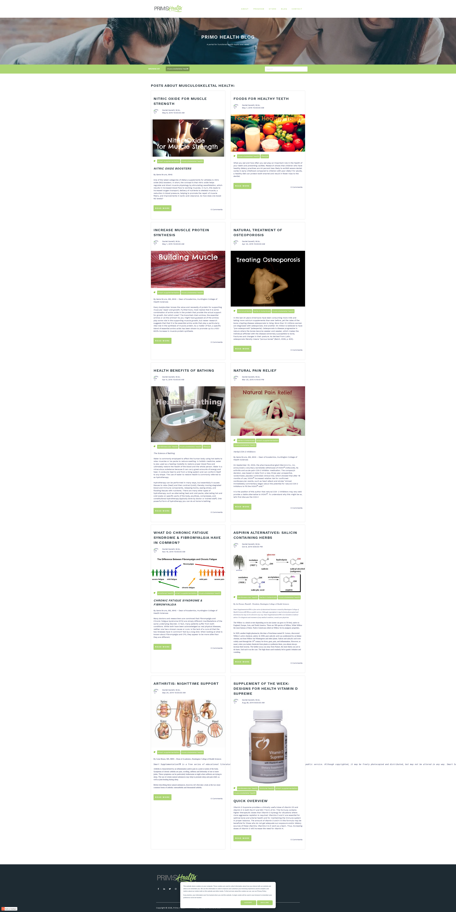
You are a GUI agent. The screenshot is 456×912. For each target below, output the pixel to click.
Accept (248, 902)
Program (258, 9)
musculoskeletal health (192, 161)
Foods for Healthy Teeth (261, 99)
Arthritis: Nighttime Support (186, 683)
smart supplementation (169, 161)
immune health (267, 788)
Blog (284, 9)
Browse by (154, 69)
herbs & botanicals (261, 311)
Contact (297, 9)
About (245, 9)
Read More (162, 208)
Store (272, 9)
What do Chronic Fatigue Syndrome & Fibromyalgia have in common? (187, 537)
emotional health (165, 593)
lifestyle (264, 156)
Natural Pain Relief (255, 370)
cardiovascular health (168, 446)
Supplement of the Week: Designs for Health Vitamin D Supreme (265, 688)
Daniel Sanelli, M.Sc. (171, 110)
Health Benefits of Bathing (184, 370)
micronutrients (244, 311)
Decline (265, 902)
